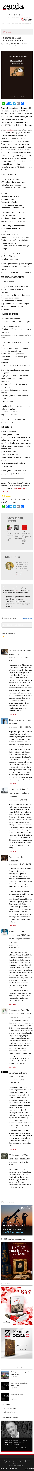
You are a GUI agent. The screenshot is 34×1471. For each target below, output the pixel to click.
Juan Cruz (23, 800)
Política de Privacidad (13, 1462)
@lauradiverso (20, 575)
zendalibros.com (14, 948)
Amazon (4, 491)
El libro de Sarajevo (17, 1394)
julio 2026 (7, 1412)
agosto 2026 (8, 1408)
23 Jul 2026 (14, 1399)
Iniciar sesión (27, 618)
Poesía (8, 23)
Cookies (22, 1462)
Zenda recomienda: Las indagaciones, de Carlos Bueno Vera (26, 537)
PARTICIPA (27, 18)
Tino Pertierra (25, 727)
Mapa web (15, 1464)
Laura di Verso (15, 43)
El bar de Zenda (15, 1374)
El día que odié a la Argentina (20, 1372)
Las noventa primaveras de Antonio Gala (10, 536)
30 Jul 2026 (14, 1388)
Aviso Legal (3, 1462)
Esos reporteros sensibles (19, 1383)
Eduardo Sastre (25, 864)
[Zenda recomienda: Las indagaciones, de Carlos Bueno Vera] (24, 527)
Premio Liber (12, 1466)
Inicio (2, 23)
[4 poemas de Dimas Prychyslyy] (16, 527)
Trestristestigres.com (24, 1460)
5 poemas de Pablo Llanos (20, 1010)
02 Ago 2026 (14, 1376)
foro (17, 590)
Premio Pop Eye (21, 1466)
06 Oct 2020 (4, 43)
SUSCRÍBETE (19, 18)
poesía (17, 45)
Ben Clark (9, 130)
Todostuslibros (19, 488)
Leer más (12, 714)
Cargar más (17, 1194)
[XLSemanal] (27, 19)
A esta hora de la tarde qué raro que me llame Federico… (19, 793)
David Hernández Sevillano (14, 44)
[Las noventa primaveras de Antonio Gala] (9, 527)
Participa (27, 1462)
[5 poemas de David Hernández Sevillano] (17, 75)
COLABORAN (11, 18)
